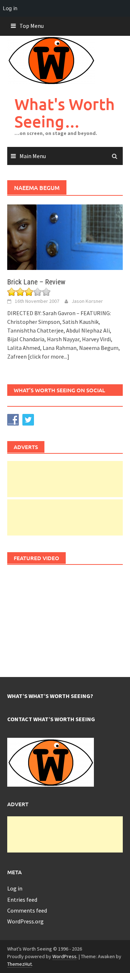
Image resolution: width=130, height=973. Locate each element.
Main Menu (33, 156)
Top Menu (32, 25)
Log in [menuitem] (10, 8)
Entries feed (22, 899)
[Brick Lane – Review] (65, 236)
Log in (14, 888)
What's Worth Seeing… (64, 112)
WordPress (64, 956)
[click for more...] (48, 356)
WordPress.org (25, 921)
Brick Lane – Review (36, 282)
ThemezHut (19, 964)
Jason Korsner (87, 301)
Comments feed (27, 910)
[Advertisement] (65, 479)
